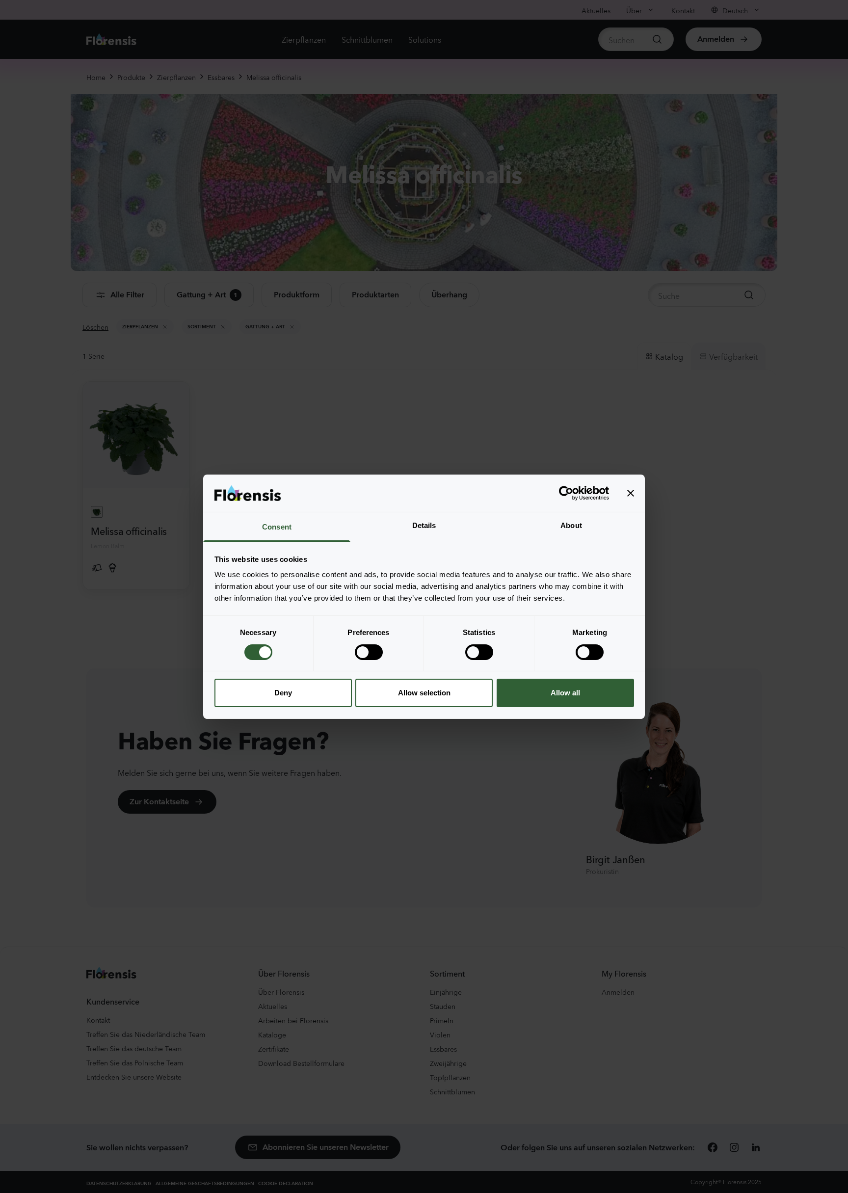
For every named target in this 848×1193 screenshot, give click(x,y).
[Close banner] (630, 493)
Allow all (565, 693)
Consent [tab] (277, 527)
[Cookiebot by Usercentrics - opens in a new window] (566, 493)
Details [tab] (424, 525)
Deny (283, 693)
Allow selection (424, 693)
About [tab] (571, 525)
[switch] (369, 652)
